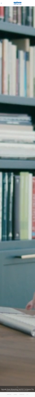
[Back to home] (17, 3)
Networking (15, 394)
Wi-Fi (27, 394)
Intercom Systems (22, 394)
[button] (1, 3)
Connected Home (9, 394)
